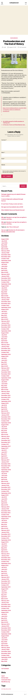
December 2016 (5, 464)
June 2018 (4, 428)
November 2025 (5, 256)
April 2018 (4, 432)
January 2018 (5, 438)
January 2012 (5, 579)
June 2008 (4, 659)
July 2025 (4, 264)
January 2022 (5, 346)
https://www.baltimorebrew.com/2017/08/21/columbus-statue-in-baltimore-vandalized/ (14, 109)
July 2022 (4, 335)
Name (3, 152)
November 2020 (6, 374)
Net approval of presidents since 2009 (12, 207)
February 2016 (5, 483)
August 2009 (5, 636)
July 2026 (4, 241)
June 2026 (4, 243)
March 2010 (4, 622)
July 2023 (4, 311)
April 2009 (4, 643)
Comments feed (5, 679)
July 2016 (4, 473)
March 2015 (4, 505)
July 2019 (4, 405)
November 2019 (5, 397)
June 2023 (4, 313)
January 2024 (5, 299)
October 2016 (5, 467)
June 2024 (4, 290)
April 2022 (4, 340)
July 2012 (4, 567)
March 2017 (4, 458)
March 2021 (4, 366)
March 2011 (4, 598)
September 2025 (6, 260)
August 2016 (4, 471)
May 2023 (4, 315)
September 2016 (6, 469)
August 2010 (5, 612)
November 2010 (5, 606)
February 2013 (5, 553)
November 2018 (5, 419)
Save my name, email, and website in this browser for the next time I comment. (14, 172)
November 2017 (5, 442)
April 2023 (4, 317)
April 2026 (4, 247)
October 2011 (5, 585)
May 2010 (4, 618)
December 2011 (5, 581)
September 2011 (6, 587)
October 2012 (5, 561)
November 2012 (5, 559)
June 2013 (4, 546)
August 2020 (5, 379)
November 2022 (5, 327)
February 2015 (5, 507)
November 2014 (5, 512)
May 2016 (4, 477)
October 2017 (5, 444)
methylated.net (14, 2)
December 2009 (6, 628)
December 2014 (5, 510)
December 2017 (5, 440)
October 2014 (5, 514)
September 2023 (6, 307)
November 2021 (5, 350)
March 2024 (4, 295)
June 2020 (4, 383)
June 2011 (4, 593)
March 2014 (4, 528)
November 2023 (5, 303)
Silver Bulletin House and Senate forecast (13, 210)
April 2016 (4, 479)
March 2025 (4, 272)
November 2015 (5, 489)
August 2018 (4, 424)
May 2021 (4, 362)
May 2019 (4, 407)
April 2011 (4, 596)
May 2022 (4, 338)
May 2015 (4, 501)
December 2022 (5, 325)
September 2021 (6, 354)
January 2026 (5, 252)
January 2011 (5, 602)
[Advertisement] (14, 20)
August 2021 (4, 356)
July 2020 (4, 381)
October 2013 (5, 538)
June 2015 (4, 499)
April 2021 (4, 364)
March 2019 (4, 411)
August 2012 (4, 565)
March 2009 (4, 645)
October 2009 (5, 632)
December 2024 (5, 278)
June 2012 (4, 569)
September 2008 (6, 657)
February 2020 (5, 391)
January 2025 (5, 276)
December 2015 (5, 487)
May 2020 (4, 385)
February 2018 (5, 436)
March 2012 (4, 575)
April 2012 (4, 573)
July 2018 (4, 426)
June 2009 (4, 639)
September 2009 (6, 634)
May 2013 (4, 548)
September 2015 (6, 493)
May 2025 (4, 268)
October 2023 (5, 305)
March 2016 (4, 481)
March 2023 (4, 319)
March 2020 (4, 389)
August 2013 (4, 542)
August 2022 (5, 333)
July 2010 (4, 614)
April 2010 (4, 620)
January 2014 (5, 532)
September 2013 (6, 540)
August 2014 (4, 518)
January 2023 (5, 323)
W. (5, 47)
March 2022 (4, 342)
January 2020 (5, 393)
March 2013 (4, 551)
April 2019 (4, 409)
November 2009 (6, 630)
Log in (3, 676)
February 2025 (5, 274)
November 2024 (5, 280)
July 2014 (4, 520)
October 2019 (5, 399)
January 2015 (5, 508)
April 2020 (4, 387)
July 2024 (4, 288)
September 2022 (6, 331)
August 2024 (5, 286)
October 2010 (5, 608)
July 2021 (4, 358)
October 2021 (5, 352)
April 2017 (4, 456)
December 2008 (6, 651)
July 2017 (4, 450)
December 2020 (6, 372)
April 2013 (4, 550)
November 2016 (5, 465)
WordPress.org (5, 681)
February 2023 (5, 321)
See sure (3, 230)
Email (3, 158)
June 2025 (4, 266)
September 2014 (6, 516)
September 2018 (6, 422)
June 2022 (4, 336)
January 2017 (5, 462)
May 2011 (4, 594)
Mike (2, 217)
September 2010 (6, 610)
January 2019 (5, 415)
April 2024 (4, 293)
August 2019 (4, 403)
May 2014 (4, 524)
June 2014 (4, 522)
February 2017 (5, 460)
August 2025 (5, 262)
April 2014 (4, 526)
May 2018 (4, 430)
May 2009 (4, 641)
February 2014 (5, 530)
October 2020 (5, 376)
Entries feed (4, 677)
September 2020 (6, 378)
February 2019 (5, 413)
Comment (4, 140)
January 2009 (5, 649)
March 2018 (4, 434)
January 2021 (5, 370)
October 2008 (5, 655)
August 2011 (4, 589)
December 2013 (5, 534)
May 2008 (4, 661)
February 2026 (5, 250)
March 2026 (4, 249)
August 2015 (4, 495)
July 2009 (4, 637)
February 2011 (5, 600)
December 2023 (5, 301)
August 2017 (4, 448)
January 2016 (5, 485)
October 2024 (5, 282)
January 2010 (5, 626)
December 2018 (5, 417)
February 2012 (5, 577)
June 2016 (4, 475)
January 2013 (5, 555)
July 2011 (4, 591)
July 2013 (4, 544)
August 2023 (5, 309)
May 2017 (4, 454)
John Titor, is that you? (12, 227)
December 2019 (5, 395)
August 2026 (5, 239)
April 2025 (4, 270)
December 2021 (5, 348)
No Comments (23, 47)
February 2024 (5, 297)
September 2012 (6, 563)
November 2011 (5, 583)
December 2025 (5, 254)
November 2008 (6, 653)
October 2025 (5, 258)
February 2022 (5, 344)
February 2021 (5, 368)
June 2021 (4, 360)
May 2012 (4, 571)
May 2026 (4, 245)
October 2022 (5, 329)
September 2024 (6, 284)
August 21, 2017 (12, 47)
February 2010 (5, 624)
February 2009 (5, 647)
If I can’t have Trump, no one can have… (12, 204)
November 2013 (5, 536)
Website (3, 164)
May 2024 (4, 292)
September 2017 (6, 446)
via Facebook (14, 38)
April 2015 (4, 503)
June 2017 (4, 452)
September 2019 (6, 401)
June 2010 (4, 616)
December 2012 (5, 557)
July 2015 (4, 497)
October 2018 (5, 421)
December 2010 (5, 604)
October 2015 (5, 491)
